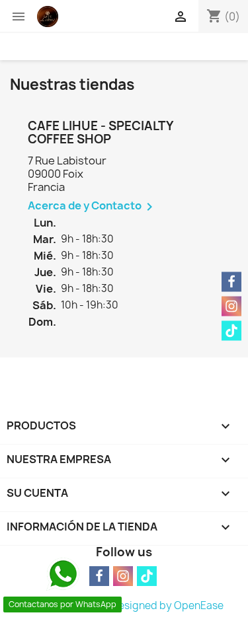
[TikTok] (147, 576)
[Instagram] (123, 576)
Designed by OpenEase (168, 605)
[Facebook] (231, 281)
